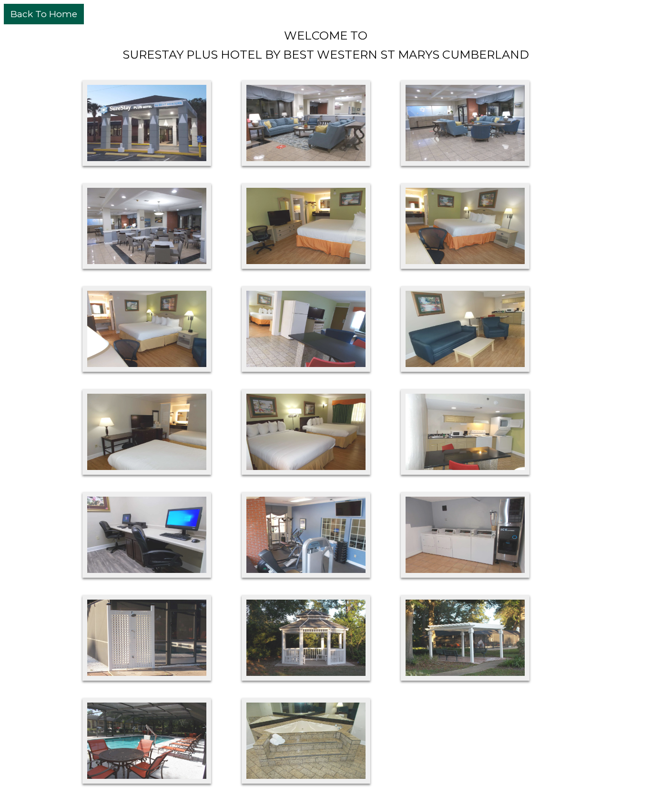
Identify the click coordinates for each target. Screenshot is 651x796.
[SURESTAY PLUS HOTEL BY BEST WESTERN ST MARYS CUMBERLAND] (146, 123)
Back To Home (43, 14)
